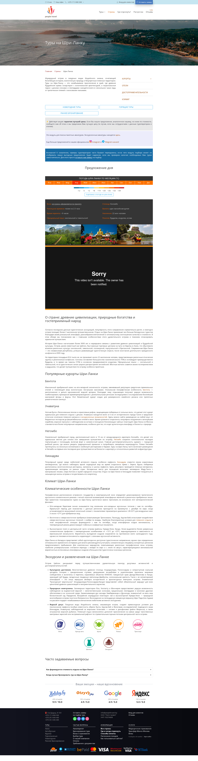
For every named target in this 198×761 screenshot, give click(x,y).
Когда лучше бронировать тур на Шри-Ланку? (67, 675)
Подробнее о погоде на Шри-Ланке (99, 194)
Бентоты (146, 390)
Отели (125, 85)
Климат (125, 99)
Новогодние (50, 738)
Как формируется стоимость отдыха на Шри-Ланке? (70, 669)
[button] (102, 12)
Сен (121, 182)
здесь (118, 135)
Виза (60, 631)
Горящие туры (126, 107)
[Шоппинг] (89, 642)
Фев (58, 182)
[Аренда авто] (79, 624)
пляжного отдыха (143, 520)
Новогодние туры (72, 107)
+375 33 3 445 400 (52, 720)
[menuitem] (48, 2)
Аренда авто (79, 631)
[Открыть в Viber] (79, 719)
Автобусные (50, 731)
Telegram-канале (111, 142)
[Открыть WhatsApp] (75, 719)
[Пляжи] (118, 624)
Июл (103, 182)
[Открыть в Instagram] (87, 719)
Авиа (47, 728)
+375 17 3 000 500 (52, 715)
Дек (148, 182)
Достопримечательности (135, 92)
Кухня (99, 631)
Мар (67, 182)
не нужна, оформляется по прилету (66, 204)
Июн (94, 182)
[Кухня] (99, 624)
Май (85, 182)
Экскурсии (108, 649)
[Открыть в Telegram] (83, 719)
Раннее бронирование (72, 113)
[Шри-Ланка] (63, 234)
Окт (130, 182)
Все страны (106, 728)
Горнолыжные (51, 736)
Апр (76, 182)
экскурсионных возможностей (94, 417)
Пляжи (118, 631)
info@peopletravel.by (109, 713)
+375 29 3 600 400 (52, 717)
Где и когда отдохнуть (111, 731)
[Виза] (60, 624)
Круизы (48, 733)
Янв (49, 182)
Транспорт (138, 631)
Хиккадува (121, 462)
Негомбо (117, 439)
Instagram (96, 142)
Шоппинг (89, 649)
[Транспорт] (138, 624)
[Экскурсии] (109, 642)
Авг (112, 182)
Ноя (139, 182)
